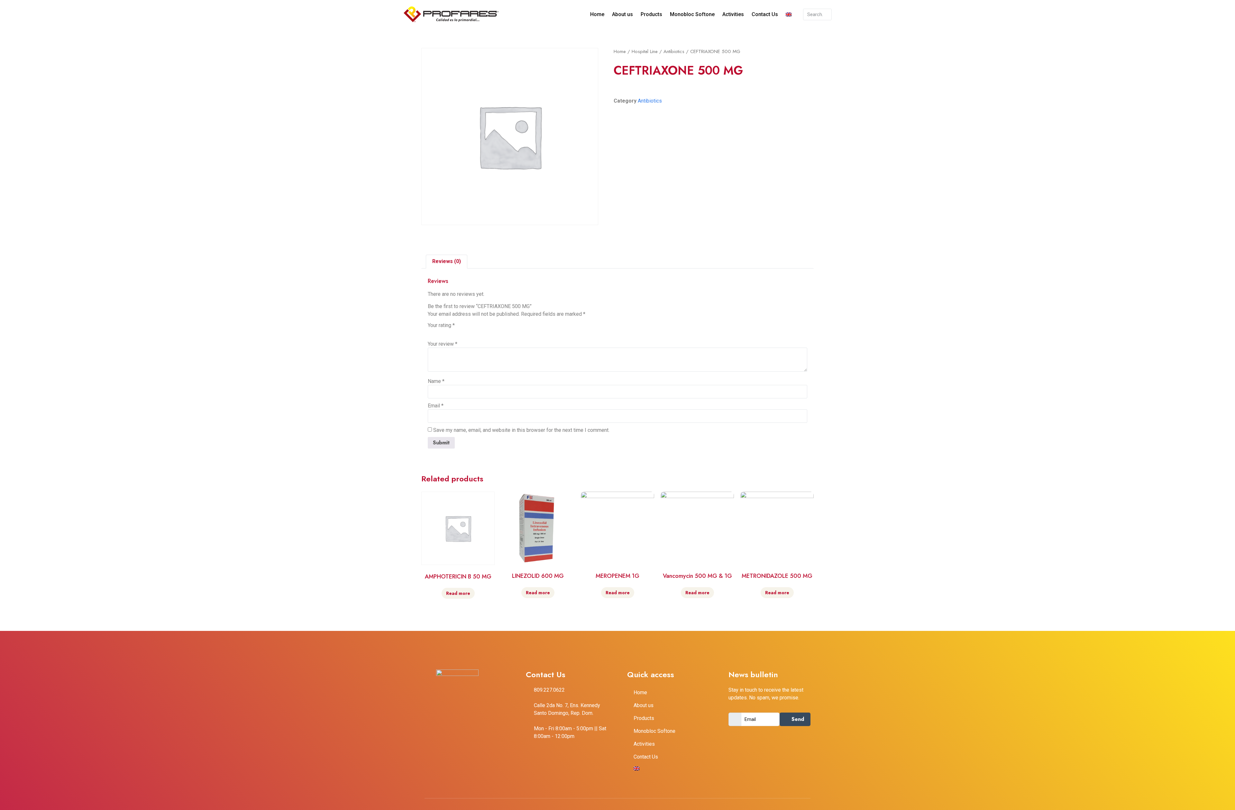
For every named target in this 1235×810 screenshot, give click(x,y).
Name (436, 381)
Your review (442, 344)
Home (597, 14)
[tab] (446, 262)
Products (651, 14)
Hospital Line (645, 51)
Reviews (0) (446, 261)
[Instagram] (479, 738)
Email (436, 405)
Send (797, 719)
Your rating (441, 325)
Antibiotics (673, 51)
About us (622, 14)
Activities (733, 14)
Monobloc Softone (692, 14)
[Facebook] (452, 738)
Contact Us (765, 14)
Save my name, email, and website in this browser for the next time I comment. (521, 430)
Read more (458, 593)
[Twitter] (466, 738)
